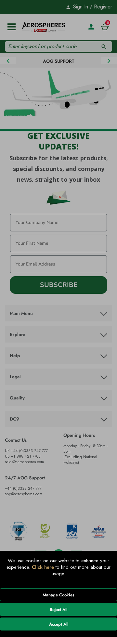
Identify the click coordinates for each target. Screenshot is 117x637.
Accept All (58, 624)
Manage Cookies (58, 595)
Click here (43, 567)
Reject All (58, 609)
